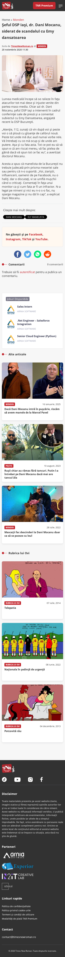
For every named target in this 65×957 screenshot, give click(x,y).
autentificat (27, 272)
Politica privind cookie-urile (16, 910)
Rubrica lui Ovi (13, 602)
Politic (9, 465)
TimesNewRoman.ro (22, 46)
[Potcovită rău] (32, 713)
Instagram (13, 239)
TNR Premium (44, 5)
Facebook (35, 234)
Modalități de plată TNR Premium (19, 918)
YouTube (41, 239)
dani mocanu (14, 216)
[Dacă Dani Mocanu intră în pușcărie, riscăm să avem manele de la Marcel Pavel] (32, 391)
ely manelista (36, 216)
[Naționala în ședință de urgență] (32, 652)
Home (6, 20)
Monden (18, 20)
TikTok (26, 239)
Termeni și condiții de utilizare (18, 914)
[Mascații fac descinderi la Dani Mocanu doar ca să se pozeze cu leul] (32, 515)
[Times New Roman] (7, 6)
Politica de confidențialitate (16, 906)
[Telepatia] (32, 590)
